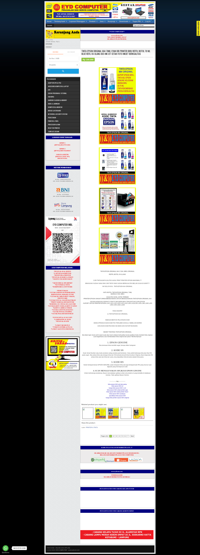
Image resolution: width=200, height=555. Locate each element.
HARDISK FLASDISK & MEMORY (57, 100)
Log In (148, 21)
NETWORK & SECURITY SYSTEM (57, 114)
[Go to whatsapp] (5, 548)
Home (49, 21)
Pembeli (92, 21)
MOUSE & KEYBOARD (54, 110)
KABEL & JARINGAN (53, 103)
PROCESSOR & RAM (54, 124)
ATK (49, 90)
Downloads (123, 21)
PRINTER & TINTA (92, 427)
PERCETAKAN (52, 117)
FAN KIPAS (51, 96)
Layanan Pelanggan (77, 21)
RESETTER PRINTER (54, 128)
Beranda (49, 25)
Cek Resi (55, 52)
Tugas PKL (137, 21)
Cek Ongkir (71, 52)
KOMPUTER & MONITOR (55, 107)
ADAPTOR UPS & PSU (54, 83)
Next (132, 436)
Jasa (102, 21)
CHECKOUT (49, 47)
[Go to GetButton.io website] (5, 552)
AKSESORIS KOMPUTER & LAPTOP (58, 86)
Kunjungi (111, 21)
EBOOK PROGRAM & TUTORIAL (57, 93)
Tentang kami (59, 21)
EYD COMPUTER (61, 550)
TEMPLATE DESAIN (53, 131)
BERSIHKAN (49, 44)
